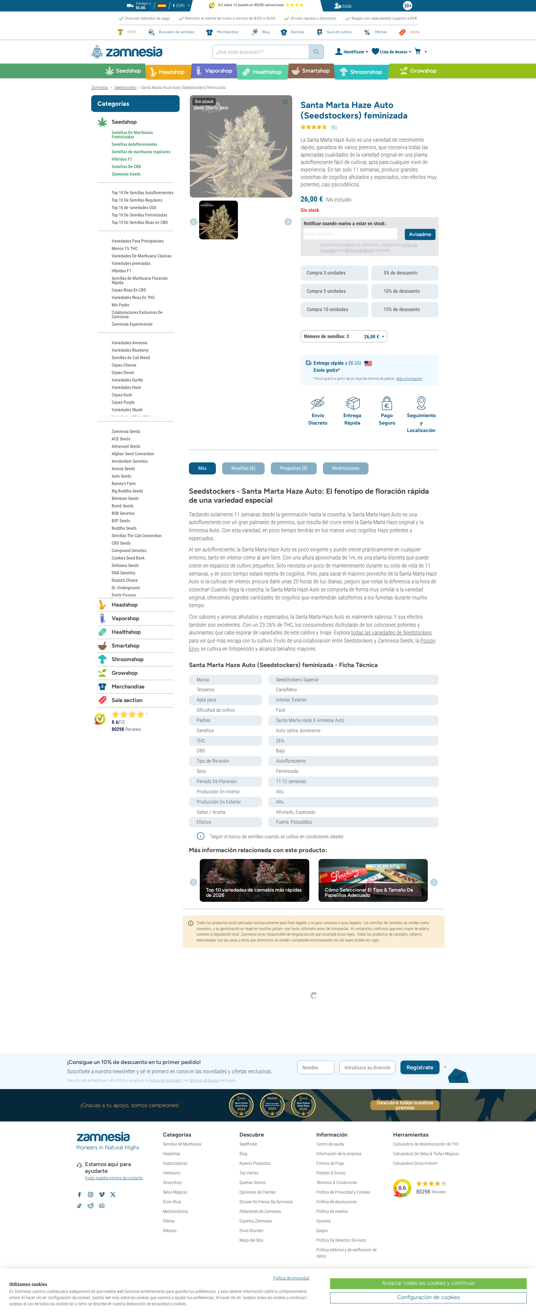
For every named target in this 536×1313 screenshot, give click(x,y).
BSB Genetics (123, 513)
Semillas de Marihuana (182, 1144)
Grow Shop (172, 1201)
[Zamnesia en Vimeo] (102, 1194)
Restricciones (345, 468)
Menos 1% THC (125, 248)
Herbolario (172, 1172)
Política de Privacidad (165, 1080)
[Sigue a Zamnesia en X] (113, 1194)
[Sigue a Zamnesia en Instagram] (90, 1194)
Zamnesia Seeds (126, 173)
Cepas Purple (123, 402)
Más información (409, 378)
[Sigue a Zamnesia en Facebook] (79, 1194)
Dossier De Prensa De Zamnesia (266, 1201)
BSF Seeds (121, 520)
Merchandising (175, 1211)
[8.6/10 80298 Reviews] (132, 714)
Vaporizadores (175, 1163)
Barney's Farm (124, 483)
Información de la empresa (338, 1153)
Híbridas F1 (122, 159)
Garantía (323, 1220)
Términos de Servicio (359, 250)
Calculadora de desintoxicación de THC (426, 1144)
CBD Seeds (121, 543)
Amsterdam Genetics (130, 461)
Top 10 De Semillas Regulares (137, 200)
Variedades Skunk (127, 409)
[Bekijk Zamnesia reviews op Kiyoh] (100, 719)
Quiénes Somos (252, 1182)
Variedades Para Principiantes (137, 240)
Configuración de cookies (428, 1297)
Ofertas (169, 1220)
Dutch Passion (124, 595)
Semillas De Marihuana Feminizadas (132, 134)
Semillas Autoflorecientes (134, 144)
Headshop (125, 604)
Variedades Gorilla (127, 379)
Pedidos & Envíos (331, 1172)
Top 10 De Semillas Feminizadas (139, 214)
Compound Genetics (129, 550)
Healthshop (126, 632)
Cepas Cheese (124, 365)
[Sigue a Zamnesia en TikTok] (79, 1206)
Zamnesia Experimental (132, 324)
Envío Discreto (251, 1230)
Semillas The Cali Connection (137, 535)
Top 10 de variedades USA (134, 207)
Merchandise (128, 686)
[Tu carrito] (423, 52)
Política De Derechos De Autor (341, 1240)
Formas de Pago (330, 1163)
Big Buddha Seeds (127, 490)
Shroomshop (128, 659)
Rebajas (169, 1230)
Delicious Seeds (125, 565)
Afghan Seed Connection (133, 453)
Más (202, 468)
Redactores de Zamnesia (260, 1211)
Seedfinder (248, 1144)
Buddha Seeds (124, 528)
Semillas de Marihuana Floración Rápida (140, 280)
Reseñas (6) (243, 468)
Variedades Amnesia (129, 342)
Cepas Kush (122, 394)
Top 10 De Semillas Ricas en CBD (140, 222)
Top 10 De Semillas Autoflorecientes (142, 192)
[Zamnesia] (147, 52)
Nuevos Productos (254, 1163)
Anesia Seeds (123, 468)
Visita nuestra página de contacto (114, 1177)
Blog (243, 1153)
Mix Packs (120, 304)
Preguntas (293, 468)
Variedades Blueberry (130, 350)
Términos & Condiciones (336, 1182)
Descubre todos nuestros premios (405, 1105)
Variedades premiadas (131, 263)
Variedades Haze (126, 387)
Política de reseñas (332, 1211)
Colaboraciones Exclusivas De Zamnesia (137, 314)
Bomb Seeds (122, 505)
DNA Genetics (123, 572)
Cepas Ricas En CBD (129, 289)
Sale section (127, 700)
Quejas (322, 1230)
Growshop (125, 673)
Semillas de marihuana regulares (141, 151)
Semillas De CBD (126, 166)
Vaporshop (125, 618)
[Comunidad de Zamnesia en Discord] (102, 1206)
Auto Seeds (121, 476)
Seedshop (124, 121)
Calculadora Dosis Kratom (415, 1163)
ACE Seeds (121, 438)
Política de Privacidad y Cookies (343, 1192)
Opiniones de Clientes (257, 1192)
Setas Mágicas (175, 1192)
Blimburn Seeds (125, 498)
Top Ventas (248, 1172)
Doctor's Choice (125, 580)
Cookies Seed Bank (128, 557)
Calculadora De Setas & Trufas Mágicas (426, 1153)
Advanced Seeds (126, 446)
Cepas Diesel (123, 372)
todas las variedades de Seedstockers (391, 632)
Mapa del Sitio (251, 1240)
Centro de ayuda (330, 1144)
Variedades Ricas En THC (133, 297)
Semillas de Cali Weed (131, 357)
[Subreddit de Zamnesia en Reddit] (90, 1206)
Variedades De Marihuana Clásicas (142, 255)
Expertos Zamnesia (255, 1220)
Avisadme (420, 234)
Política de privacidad (291, 1277)
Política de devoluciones (336, 1201)
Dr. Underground (126, 587)
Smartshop (126, 645)
